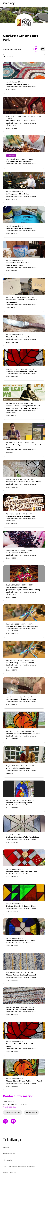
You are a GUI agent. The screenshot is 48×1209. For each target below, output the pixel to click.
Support (6, 1147)
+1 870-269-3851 (9, 1107)
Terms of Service (9, 1154)
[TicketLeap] (8, 1140)
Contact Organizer (12, 1112)
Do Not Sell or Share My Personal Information (19, 1167)
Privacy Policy (7, 1160)
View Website (31, 1112)
